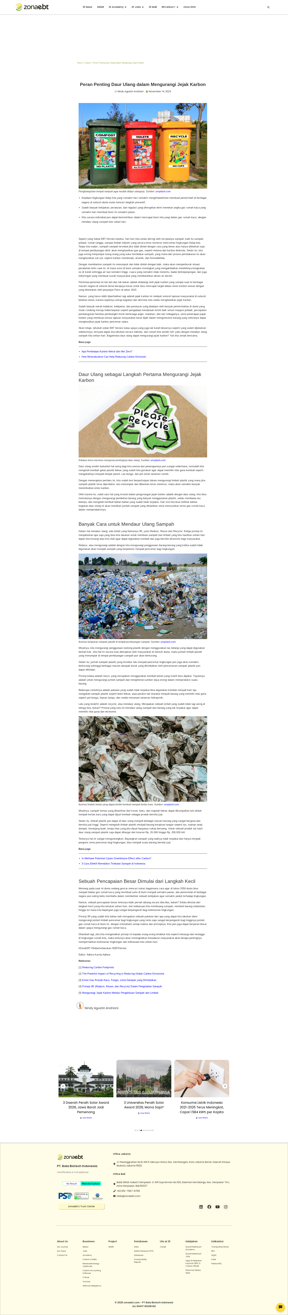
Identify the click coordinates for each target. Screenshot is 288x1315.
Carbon (87, 63)
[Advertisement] (144, 37)
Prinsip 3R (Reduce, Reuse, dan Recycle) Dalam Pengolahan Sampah (122, 986)
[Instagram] (226, 1207)
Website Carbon (91, 1183)
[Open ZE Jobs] (143, 7)
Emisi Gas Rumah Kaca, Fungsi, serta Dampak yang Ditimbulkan (119, 980)
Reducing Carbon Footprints (98, 967)
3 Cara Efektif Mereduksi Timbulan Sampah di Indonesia (113, 863)
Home (79, 63)
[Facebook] (209, 1207)
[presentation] (63, 1086)
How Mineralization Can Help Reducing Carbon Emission (114, 356)
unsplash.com (163, 191)
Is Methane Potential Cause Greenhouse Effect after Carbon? (116, 858)
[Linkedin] (201, 1207)
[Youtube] (217, 1207)
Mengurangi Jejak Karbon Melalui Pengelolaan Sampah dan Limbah (120, 992)
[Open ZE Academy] (125, 7)
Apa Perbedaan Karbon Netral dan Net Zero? (107, 351)
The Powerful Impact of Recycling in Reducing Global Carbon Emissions (123, 973)
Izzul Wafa (87, 1113)
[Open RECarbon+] (177, 7)
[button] (135, 1130)
